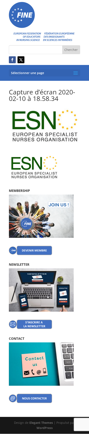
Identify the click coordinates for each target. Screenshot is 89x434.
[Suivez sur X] (20, 59)
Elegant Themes (41, 423)
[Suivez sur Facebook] (12, 59)
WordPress (45, 428)
